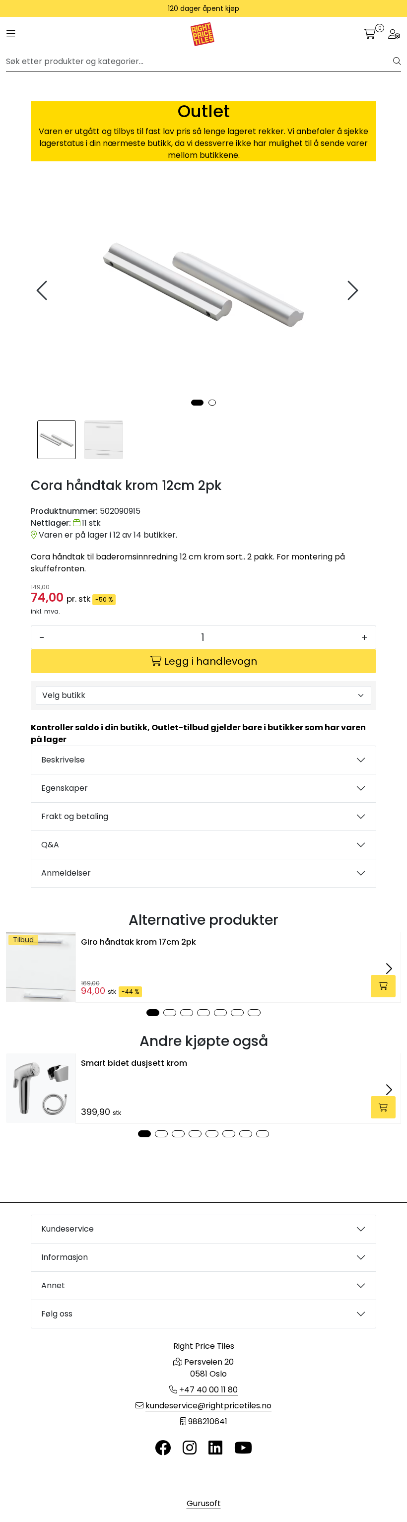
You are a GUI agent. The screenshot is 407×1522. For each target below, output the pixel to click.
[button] (197, 403)
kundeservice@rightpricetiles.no (208, 1405)
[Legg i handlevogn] (383, 986)
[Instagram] (190, 1448)
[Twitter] (163, 1448)
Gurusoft (204, 1503)
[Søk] (397, 61)
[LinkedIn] (215, 1448)
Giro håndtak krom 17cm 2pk (138, 942)
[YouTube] (243, 1448)
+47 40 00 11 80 (208, 1389)
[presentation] (43, 290)
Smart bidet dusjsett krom (134, 1063)
